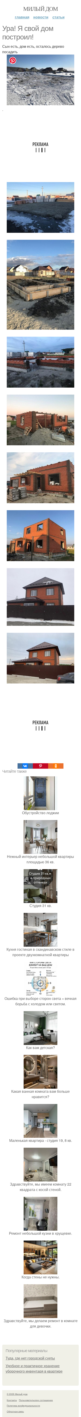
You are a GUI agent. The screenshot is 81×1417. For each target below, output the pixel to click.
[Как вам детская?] (40, 1042)
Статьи (58, 17)
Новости (40, 17)
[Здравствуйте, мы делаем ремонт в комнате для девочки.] (40, 1315)
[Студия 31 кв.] (40, 900)
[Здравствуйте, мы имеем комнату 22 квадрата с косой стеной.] (40, 1178)
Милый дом (40, 8)
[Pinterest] (40, 766)
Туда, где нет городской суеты (30, 1358)
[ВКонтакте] (25, 766)
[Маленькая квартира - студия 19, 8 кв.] (40, 1135)
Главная (22, 17)
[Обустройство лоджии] (40, 807)
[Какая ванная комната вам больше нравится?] (40, 1085)
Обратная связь (15, 1411)
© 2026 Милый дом (17, 1394)
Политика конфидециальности (23, 1405)
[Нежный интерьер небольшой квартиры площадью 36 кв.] (40, 851)
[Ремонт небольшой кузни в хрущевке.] (40, 1227)
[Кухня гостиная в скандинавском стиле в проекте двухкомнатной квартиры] (40, 943)
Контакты (12, 1400)
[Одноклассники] (55, 766)
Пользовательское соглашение (36, 1400)
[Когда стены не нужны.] (40, 1271)
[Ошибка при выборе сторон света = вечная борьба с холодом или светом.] (40, 993)
